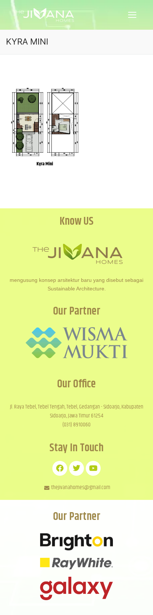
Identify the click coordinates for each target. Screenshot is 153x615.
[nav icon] (132, 15)
